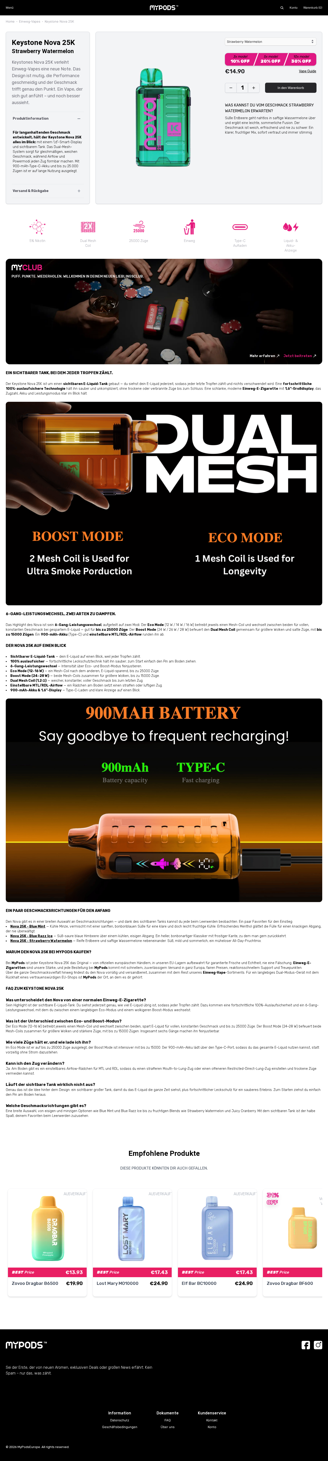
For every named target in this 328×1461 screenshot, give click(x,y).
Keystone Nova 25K (59, 21)
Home (10, 21)
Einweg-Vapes (29, 21)
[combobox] (270, 41)
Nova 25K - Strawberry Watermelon (41, 941)
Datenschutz (119, 1420)
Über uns (168, 1427)
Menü (9, 7)
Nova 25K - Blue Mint (27, 926)
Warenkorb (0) (312, 7)
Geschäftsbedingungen (119, 1427)
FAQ (167, 1420)
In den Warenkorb (291, 88)
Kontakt (212, 1420)
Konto (294, 7)
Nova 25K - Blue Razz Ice (31, 936)
